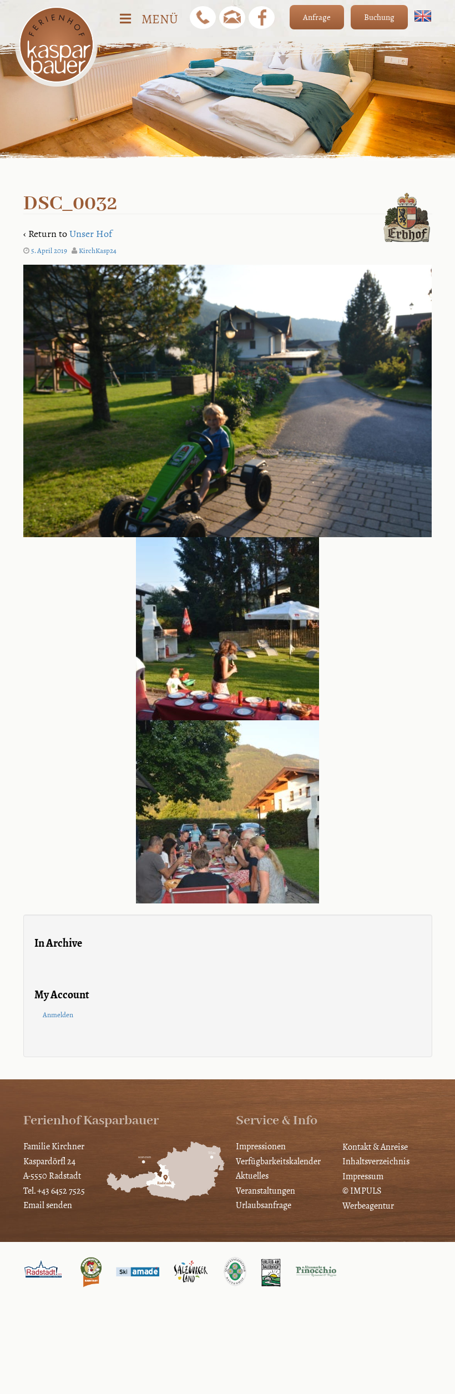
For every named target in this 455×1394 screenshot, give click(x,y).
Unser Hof (90, 233)
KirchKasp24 (98, 250)
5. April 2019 (49, 250)
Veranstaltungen (265, 1191)
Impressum (362, 1176)
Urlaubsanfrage (263, 1205)
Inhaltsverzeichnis (376, 1161)
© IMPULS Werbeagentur (368, 1198)
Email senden (47, 1205)
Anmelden (58, 1015)
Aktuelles (252, 1176)
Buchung (379, 17)
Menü (159, 19)
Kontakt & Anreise (375, 1147)
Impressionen (261, 1146)
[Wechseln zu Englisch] (423, 16)
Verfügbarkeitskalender (278, 1161)
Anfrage (317, 17)
